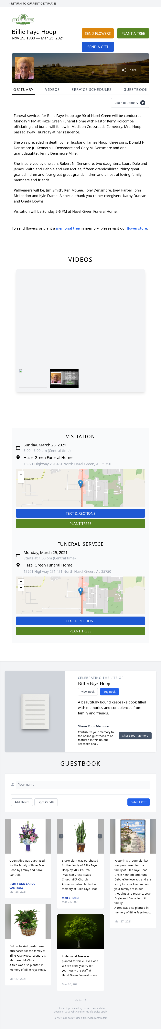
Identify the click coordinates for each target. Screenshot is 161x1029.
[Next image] (100, 836)
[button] (80, 484)
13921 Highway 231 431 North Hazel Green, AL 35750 (67, 464)
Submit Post (138, 802)
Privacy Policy (69, 1011)
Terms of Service (91, 1011)
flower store (137, 228)
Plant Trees (80, 523)
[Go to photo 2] (81, 851)
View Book (87, 691)
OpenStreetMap (84, 1018)
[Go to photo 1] (79, 851)
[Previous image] (61, 836)
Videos (52, 89)
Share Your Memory (135, 735)
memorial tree (68, 228)
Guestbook (135, 89)
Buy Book (109, 691)
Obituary (23, 89)
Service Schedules (92, 89)
